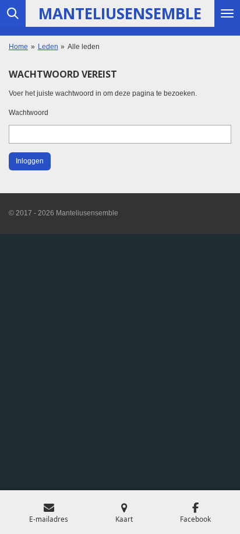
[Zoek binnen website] (13, 13)
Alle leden (84, 47)
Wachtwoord (28, 113)
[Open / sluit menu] (227, 13)
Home (18, 47)
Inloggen (30, 161)
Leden (48, 47)
